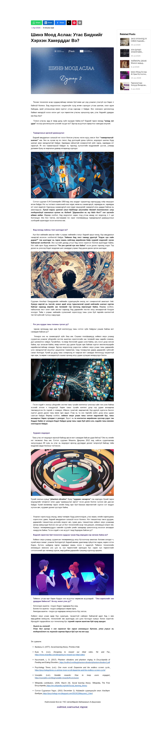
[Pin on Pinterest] (74, 22)
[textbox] (72, 407)
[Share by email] (79, 22)
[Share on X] (69, 22)
